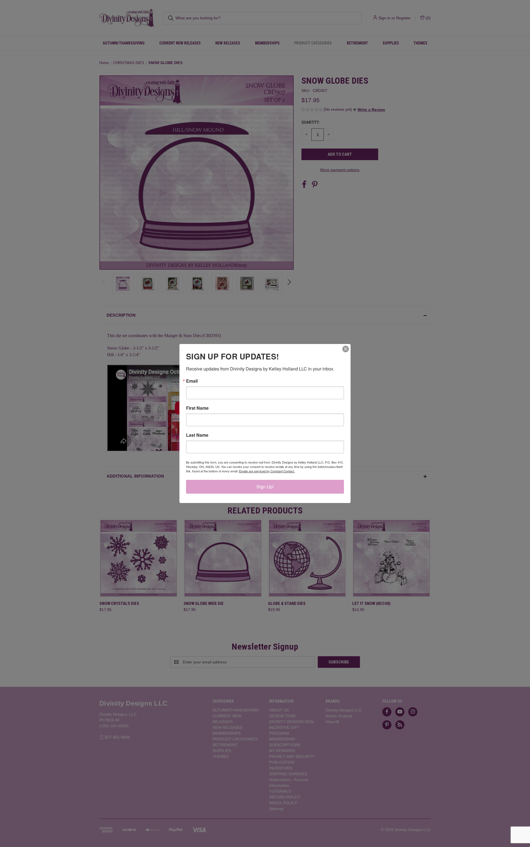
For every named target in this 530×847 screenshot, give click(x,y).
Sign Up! (265, 486)
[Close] (345, 349)
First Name (197, 408)
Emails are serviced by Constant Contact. (267, 471)
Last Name (197, 435)
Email (192, 381)
